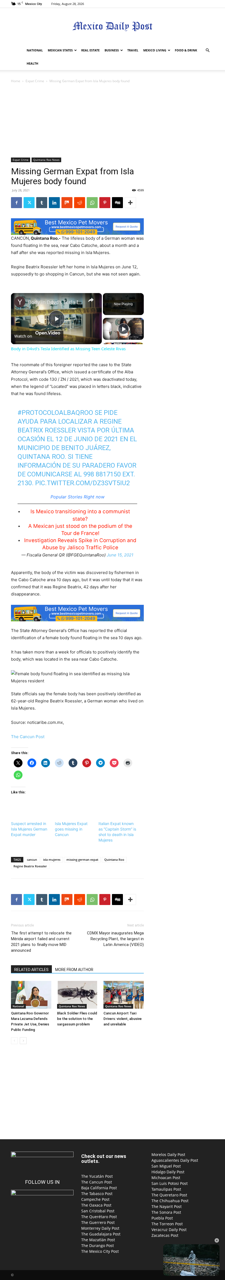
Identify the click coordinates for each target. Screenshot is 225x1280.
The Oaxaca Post (96, 1205)
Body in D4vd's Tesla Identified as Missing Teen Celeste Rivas (55, 302)
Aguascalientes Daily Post (174, 1160)
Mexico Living (154, 50)
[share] (91, 300)
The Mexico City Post (100, 1251)
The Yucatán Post (97, 1176)
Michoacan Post (165, 1177)
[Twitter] (29, 202)
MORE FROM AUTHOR (74, 969)
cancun (32, 859)
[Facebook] (16, 202)
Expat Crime (35, 81)
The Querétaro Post (99, 1216)
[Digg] (117, 202)
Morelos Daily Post (168, 1154)
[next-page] (23, 1040)
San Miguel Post (166, 1166)
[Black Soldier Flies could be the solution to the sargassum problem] (77, 995)
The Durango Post (97, 1245)
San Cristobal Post (97, 1210)
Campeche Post (95, 1199)
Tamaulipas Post (166, 1189)
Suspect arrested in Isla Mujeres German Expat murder (29, 829)
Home (15, 81)
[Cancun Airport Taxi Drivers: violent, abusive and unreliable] (123, 995)
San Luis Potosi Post (169, 1183)
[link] (19, 301)
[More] (130, 202)
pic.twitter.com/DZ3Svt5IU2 (82, 483)
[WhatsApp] (92, 202)
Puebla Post (162, 1218)
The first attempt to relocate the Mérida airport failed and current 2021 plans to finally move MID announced (41, 942)
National (35, 50)
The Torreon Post (167, 1223)
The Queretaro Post (169, 1195)
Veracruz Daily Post (169, 1229)
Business (112, 50)
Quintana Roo (114, 859)
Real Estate (90, 50)
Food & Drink (186, 50)
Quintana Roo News (46, 160)
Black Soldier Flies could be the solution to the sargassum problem (77, 1018)
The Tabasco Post (97, 1193)
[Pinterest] (104, 202)
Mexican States (60, 50)
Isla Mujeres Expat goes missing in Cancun (71, 829)
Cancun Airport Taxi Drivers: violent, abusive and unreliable (122, 1018)
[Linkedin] (54, 202)
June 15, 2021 (120, 555)
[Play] (123, 328)
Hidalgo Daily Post (167, 1171)
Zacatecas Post (164, 1235)
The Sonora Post (166, 1212)
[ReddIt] (79, 202)
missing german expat (82, 859)
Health (32, 63)
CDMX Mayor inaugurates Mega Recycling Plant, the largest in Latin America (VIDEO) (115, 939)
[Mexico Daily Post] (112, 26)
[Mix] (66, 202)
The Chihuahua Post (170, 1200)
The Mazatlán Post (98, 1239)
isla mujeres (51, 859)
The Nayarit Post (166, 1206)
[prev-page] (14, 1040)
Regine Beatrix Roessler (30, 866)
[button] (207, 50)
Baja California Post (99, 1187)
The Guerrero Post (98, 1222)
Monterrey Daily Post (100, 1228)
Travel (132, 50)
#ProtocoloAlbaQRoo (55, 412)
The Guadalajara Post (100, 1234)
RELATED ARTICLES (31, 969)
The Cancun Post (27, 736)
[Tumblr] (41, 202)
